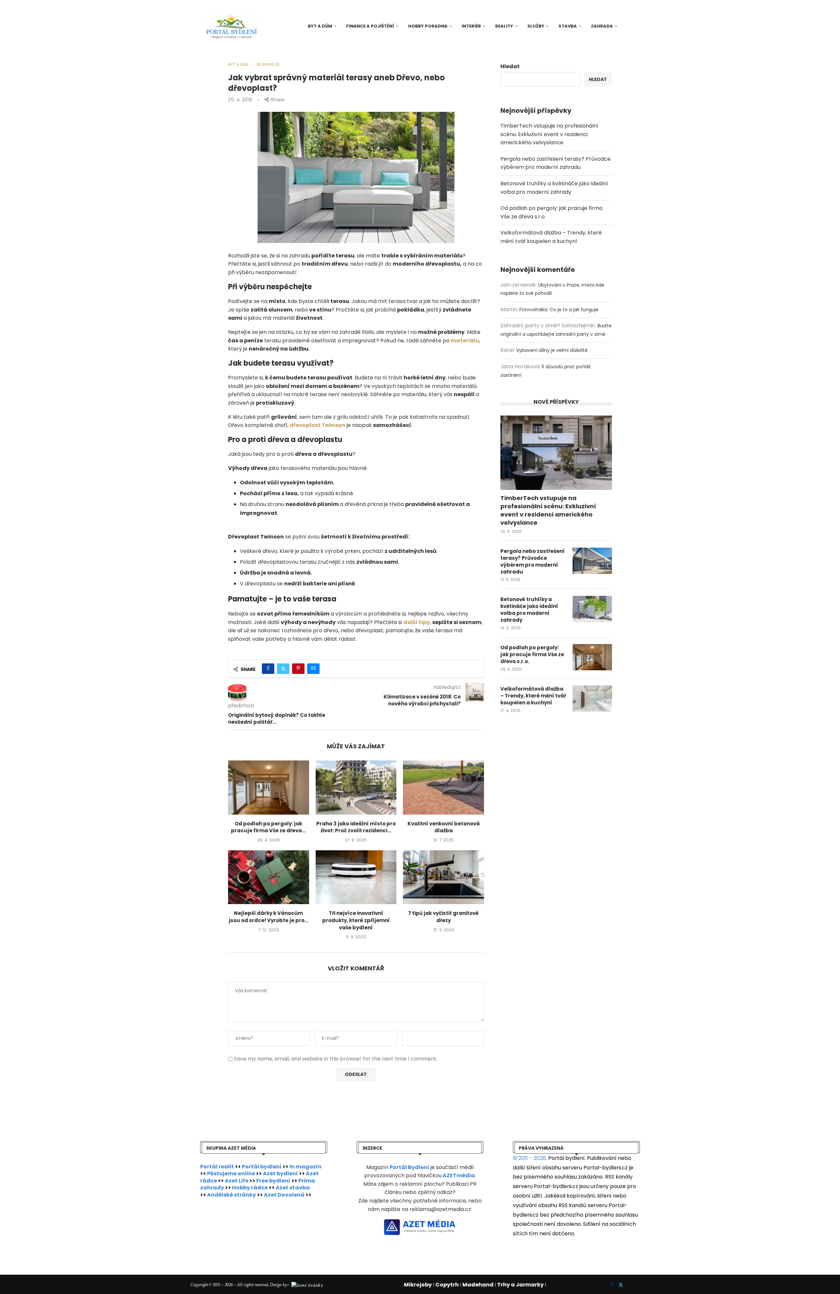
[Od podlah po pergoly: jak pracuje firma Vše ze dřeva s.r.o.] (268, 787)
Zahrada (602, 26)
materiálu (465, 340)
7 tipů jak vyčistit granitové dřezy (443, 917)
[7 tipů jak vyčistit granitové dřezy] (443, 877)
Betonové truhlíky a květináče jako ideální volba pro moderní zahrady (529, 609)
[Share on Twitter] (283, 668)
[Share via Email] (313, 668)
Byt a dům (320, 26)
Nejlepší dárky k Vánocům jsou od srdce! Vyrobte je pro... (268, 917)
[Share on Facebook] (268, 668)
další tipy (416, 622)
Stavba (567, 26)
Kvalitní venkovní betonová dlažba (444, 827)
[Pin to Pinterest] (298, 668)
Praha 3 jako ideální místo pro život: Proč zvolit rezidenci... (356, 827)
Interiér (471, 26)
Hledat (510, 66)
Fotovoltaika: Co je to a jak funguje (558, 309)
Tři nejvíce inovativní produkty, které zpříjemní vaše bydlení (356, 920)
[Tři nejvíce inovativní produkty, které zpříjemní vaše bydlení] (356, 877)
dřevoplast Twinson (317, 425)
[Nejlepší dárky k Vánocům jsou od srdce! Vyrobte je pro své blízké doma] (268, 877)
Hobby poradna (428, 26)
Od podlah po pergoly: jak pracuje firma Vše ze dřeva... (268, 827)
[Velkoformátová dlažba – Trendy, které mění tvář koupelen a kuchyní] (592, 698)
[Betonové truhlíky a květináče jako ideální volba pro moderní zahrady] (592, 609)
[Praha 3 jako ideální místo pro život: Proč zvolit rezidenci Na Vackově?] (356, 787)
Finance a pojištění (370, 26)
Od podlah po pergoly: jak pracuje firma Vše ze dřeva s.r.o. (532, 654)
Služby (535, 26)
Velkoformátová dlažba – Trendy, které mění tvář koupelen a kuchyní (533, 695)
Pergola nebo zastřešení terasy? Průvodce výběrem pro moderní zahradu (532, 561)
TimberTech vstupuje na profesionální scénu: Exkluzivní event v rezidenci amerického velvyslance (549, 134)
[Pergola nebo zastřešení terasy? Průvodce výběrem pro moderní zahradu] (592, 561)
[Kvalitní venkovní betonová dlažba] (443, 787)
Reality (504, 26)
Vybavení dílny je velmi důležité (552, 350)
